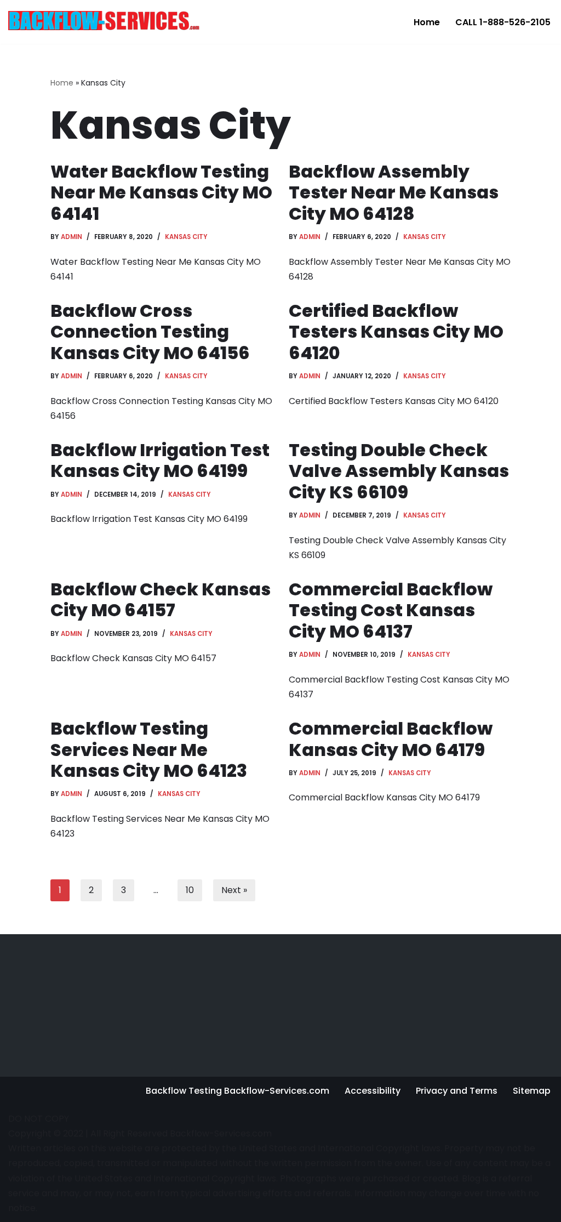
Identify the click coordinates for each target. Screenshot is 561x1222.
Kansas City (186, 236)
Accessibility (372, 1090)
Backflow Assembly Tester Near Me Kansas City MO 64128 (394, 192)
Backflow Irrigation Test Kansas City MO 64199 (160, 460)
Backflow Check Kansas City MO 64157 (160, 599)
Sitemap (532, 1090)
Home (427, 22)
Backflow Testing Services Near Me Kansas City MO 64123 (148, 749)
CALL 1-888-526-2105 (503, 22)
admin (71, 236)
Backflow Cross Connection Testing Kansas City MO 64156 (150, 331)
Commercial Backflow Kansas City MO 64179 (391, 738)
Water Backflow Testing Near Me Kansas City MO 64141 (161, 192)
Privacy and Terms (456, 1090)
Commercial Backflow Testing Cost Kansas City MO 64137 (391, 610)
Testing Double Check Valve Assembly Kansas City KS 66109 (399, 470)
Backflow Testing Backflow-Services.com (237, 1090)
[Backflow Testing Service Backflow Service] (104, 20)
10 (190, 890)
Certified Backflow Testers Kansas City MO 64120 (396, 331)
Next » (234, 890)
